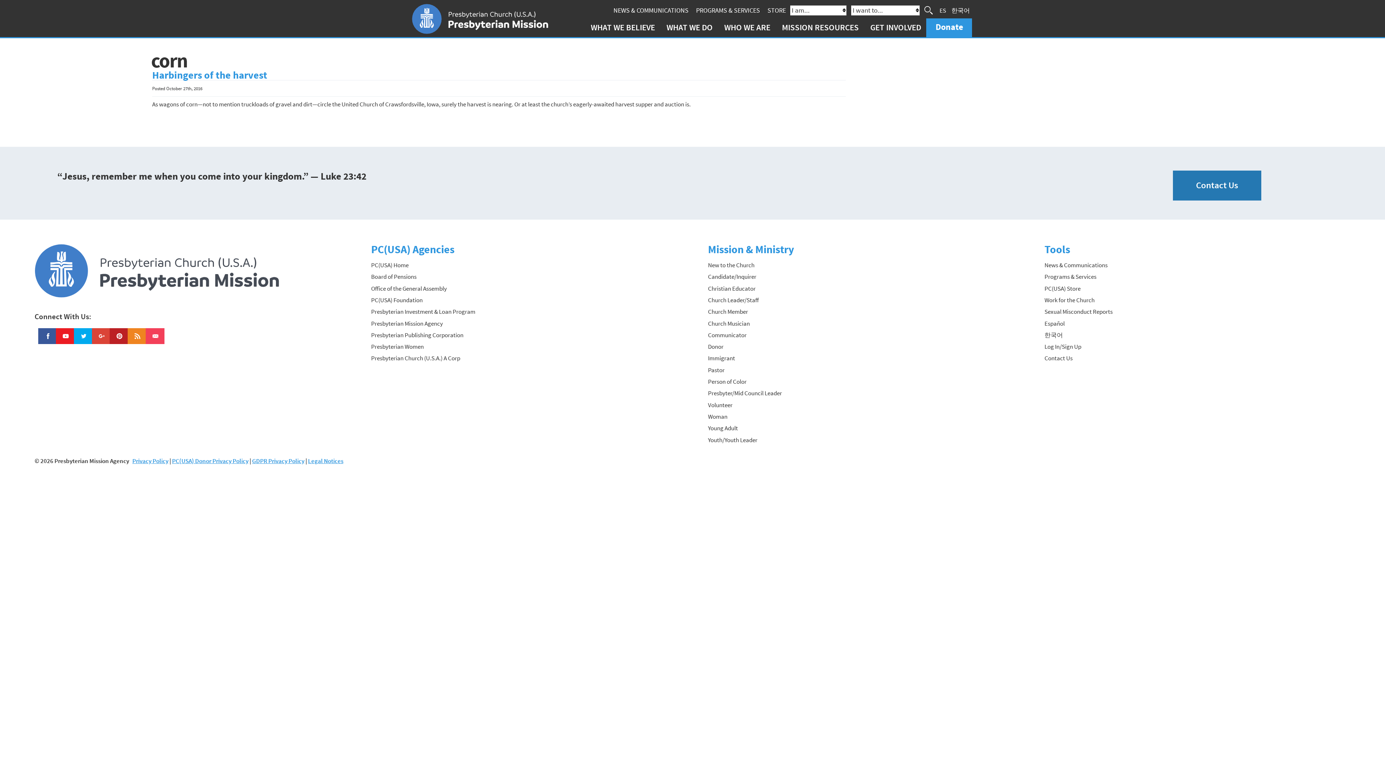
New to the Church (731, 265)
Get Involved (895, 27)
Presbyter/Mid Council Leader (745, 393)
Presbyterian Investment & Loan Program (423, 312)
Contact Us (1217, 185)
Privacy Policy (150, 461)
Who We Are (747, 27)
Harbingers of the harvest (209, 75)
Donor (716, 347)
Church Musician (729, 323)
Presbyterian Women (397, 347)
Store (777, 10)
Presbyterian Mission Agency (407, 323)
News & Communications (651, 10)
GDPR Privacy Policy (278, 461)
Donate (949, 26)
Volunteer (720, 405)
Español (1055, 323)
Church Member (728, 312)
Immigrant (721, 358)
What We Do (690, 27)
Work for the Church (1070, 300)
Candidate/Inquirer (732, 277)
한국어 (960, 10)
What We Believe (623, 27)
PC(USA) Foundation (397, 300)
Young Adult (723, 428)
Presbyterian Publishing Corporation (417, 335)
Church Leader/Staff (733, 300)
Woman (717, 417)
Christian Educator (732, 288)
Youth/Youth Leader (732, 440)
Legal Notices (325, 461)
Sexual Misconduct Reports (1079, 312)
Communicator (727, 335)
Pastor (716, 370)
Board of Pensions (394, 277)
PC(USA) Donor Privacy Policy (210, 461)
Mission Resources (820, 27)
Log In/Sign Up (1063, 347)
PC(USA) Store (1063, 288)
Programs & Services (728, 10)
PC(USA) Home (390, 265)
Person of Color (727, 382)
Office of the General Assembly (409, 288)
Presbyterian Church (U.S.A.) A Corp (415, 358)
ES (943, 10)
